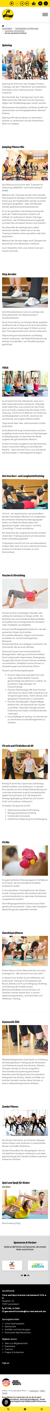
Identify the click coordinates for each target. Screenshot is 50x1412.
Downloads (10, 1346)
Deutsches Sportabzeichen (18, 1332)
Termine (9, 1349)
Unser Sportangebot (14, 1323)
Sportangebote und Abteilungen (26, 28)
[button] (21, 1275)
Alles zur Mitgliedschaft (16, 1343)
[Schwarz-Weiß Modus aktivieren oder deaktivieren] (12, 3)
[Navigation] (44, 14)
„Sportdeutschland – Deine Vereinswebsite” (20, 1399)
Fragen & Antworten (14, 1352)
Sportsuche (10, 1326)
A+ (27, 3)
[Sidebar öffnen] (46, 3)
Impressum (34, 1391)
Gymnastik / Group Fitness (14, 31)
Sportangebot (7, 28)
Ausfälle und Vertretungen (17, 1329)
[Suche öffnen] (40, 3)
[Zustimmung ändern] (6, 1402)
